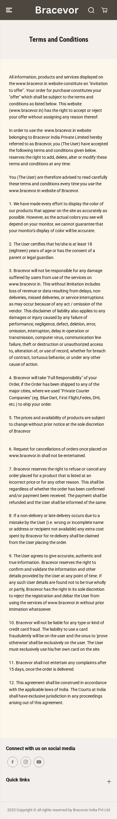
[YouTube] (39, 762)
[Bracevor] (57, 10)
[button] (9, 10)
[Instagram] (25, 762)
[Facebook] (12, 762)
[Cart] (104, 10)
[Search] (91, 10)
